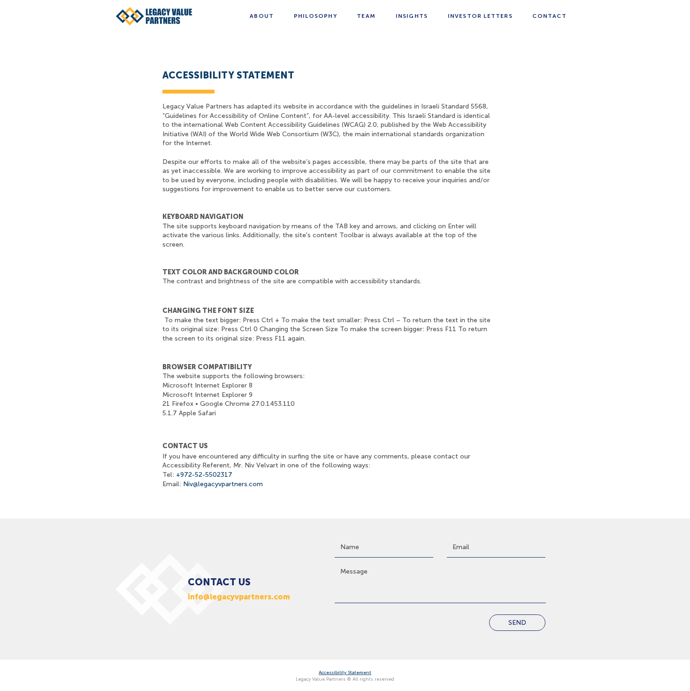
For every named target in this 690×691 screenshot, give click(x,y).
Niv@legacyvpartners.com (223, 484)
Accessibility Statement (345, 672)
